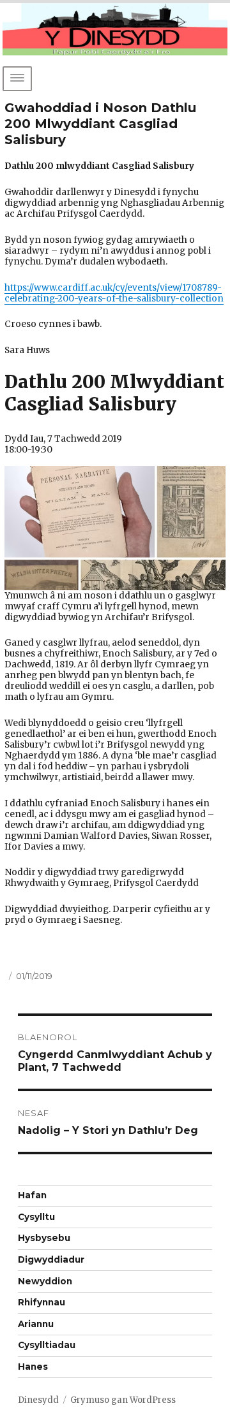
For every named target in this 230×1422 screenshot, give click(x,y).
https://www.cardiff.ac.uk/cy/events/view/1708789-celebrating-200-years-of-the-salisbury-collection (114, 293)
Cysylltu (36, 1217)
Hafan (32, 1195)
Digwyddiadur (51, 1259)
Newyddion (45, 1281)
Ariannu (36, 1324)
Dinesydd (38, 1400)
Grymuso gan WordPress (123, 1400)
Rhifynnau (41, 1302)
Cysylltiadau (46, 1345)
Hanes (33, 1366)
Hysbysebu (44, 1238)
